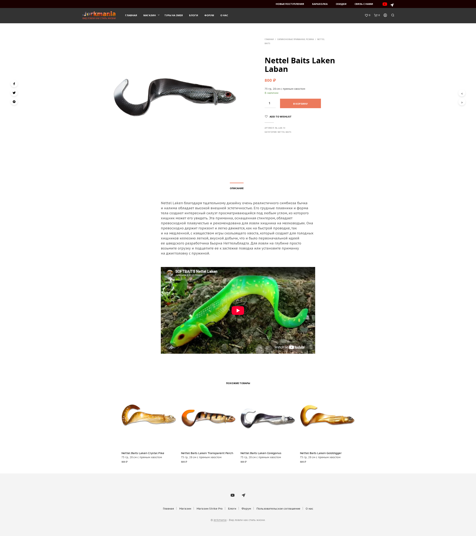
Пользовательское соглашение (278, 508)
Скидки (341, 4)
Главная (131, 15)
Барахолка (320, 4)
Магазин (149, 15)
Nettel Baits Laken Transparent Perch (207, 453)
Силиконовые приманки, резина (295, 39)
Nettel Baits (284, 132)
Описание (237, 188)
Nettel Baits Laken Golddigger (321, 453)
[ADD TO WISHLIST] (148, 442)
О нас (224, 15)
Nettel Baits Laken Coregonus (260, 453)
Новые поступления (290, 4)
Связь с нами (364, 4)
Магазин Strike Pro (210, 508)
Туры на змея (173, 15)
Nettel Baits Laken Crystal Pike (142, 453)
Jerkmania (220, 520)
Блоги (193, 15)
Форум (209, 15)
